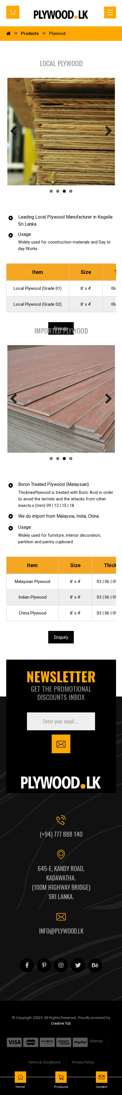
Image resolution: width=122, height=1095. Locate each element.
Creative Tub (61, 1023)
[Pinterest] (44, 965)
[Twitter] (78, 965)
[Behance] (95, 965)
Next (106, 131)
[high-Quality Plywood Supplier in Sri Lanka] (61, 14)
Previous (16, 131)
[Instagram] (61, 965)
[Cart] (12, 11)
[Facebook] (27, 965)
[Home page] (8, 33)
